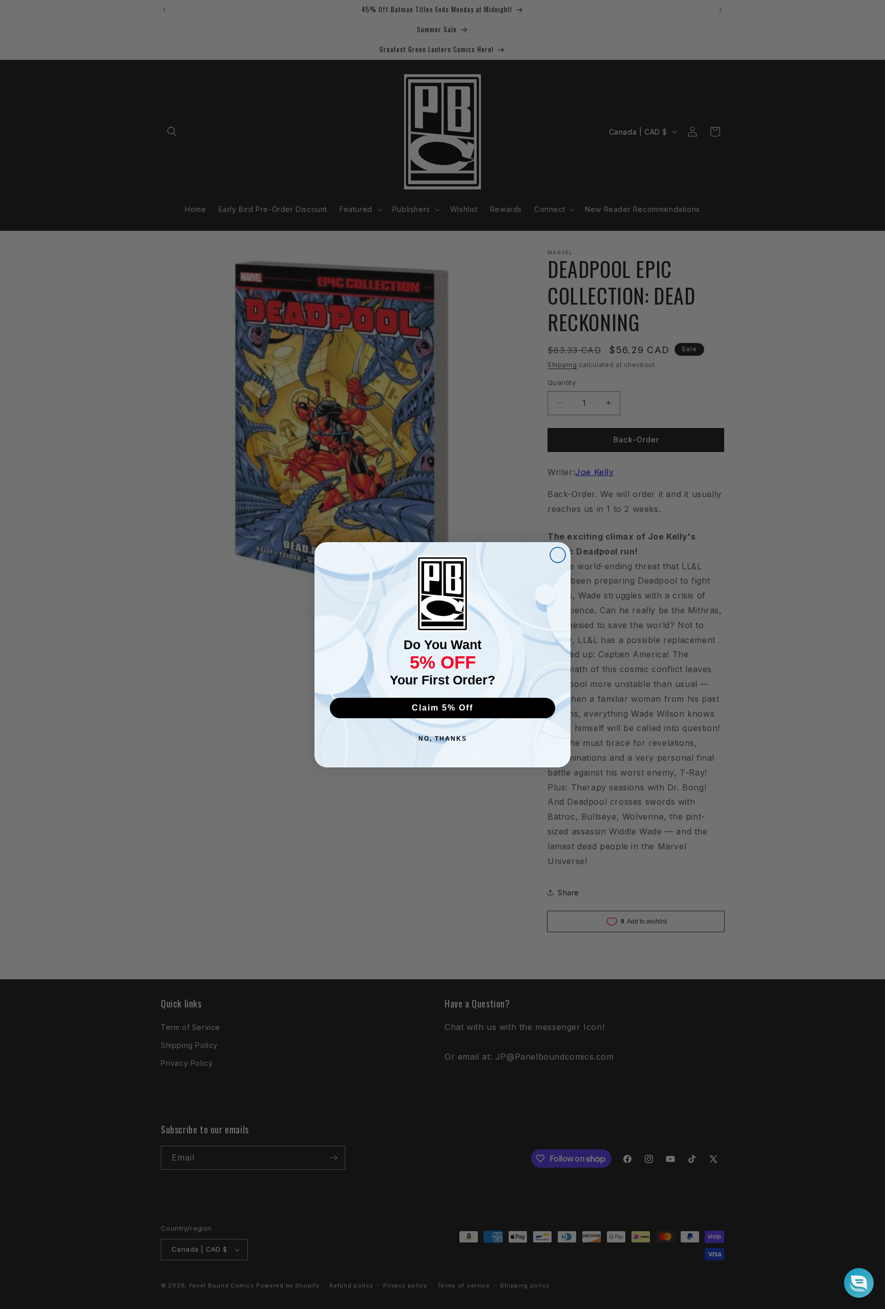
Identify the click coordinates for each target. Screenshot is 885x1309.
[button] (859, 1283)
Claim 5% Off (442, 707)
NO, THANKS (442, 738)
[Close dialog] (557, 555)
